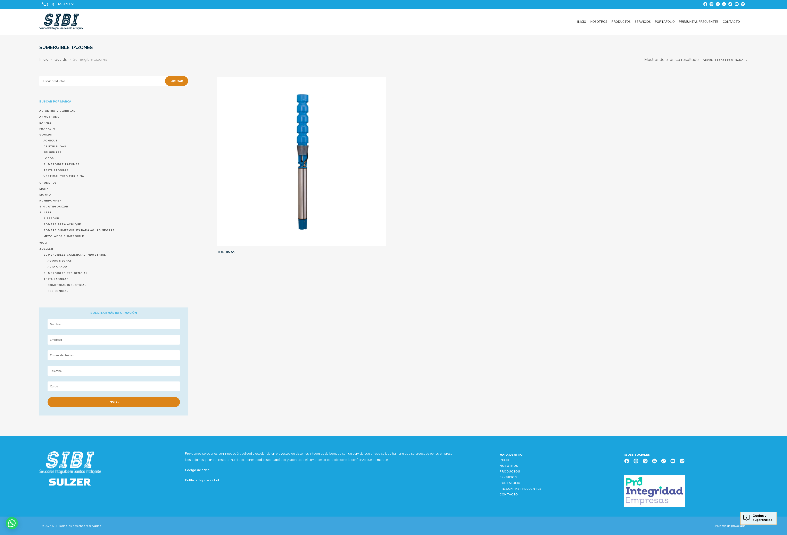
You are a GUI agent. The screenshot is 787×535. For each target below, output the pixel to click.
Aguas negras (60, 260)
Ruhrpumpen (50, 200)
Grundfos (48, 182)
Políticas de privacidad (730, 526)
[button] (8, 8)
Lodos (48, 158)
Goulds (61, 59)
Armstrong (49, 116)
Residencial (58, 291)
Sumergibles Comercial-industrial (74, 254)
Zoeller (46, 248)
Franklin (47, 128)
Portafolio (510, 483)
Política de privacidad (202, 480)
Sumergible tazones (61, 164)
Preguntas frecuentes (520, 489)
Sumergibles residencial (65, 273)
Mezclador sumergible (63, 236)
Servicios (508, 477)
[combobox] (725, 60)
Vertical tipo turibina (63, 176)
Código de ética (197, 470)
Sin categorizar (53, 206)
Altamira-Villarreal (57, 110)
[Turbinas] (301, 161)
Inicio (43, 59)
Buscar (176, 81)
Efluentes (52, 152)
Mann (44, 188)
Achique (50, 140)
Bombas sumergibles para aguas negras (79, 230)
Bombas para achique (62, 224)
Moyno (45, 194)
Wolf (43, 242)
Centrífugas (54, 146)
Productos (510, 471)
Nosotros (509, 466)
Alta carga (57, 266)
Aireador (51, 218)
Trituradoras (56, 170)
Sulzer (45, 212)
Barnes (45, 122)
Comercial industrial (67, 285)
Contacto (509, 494)
